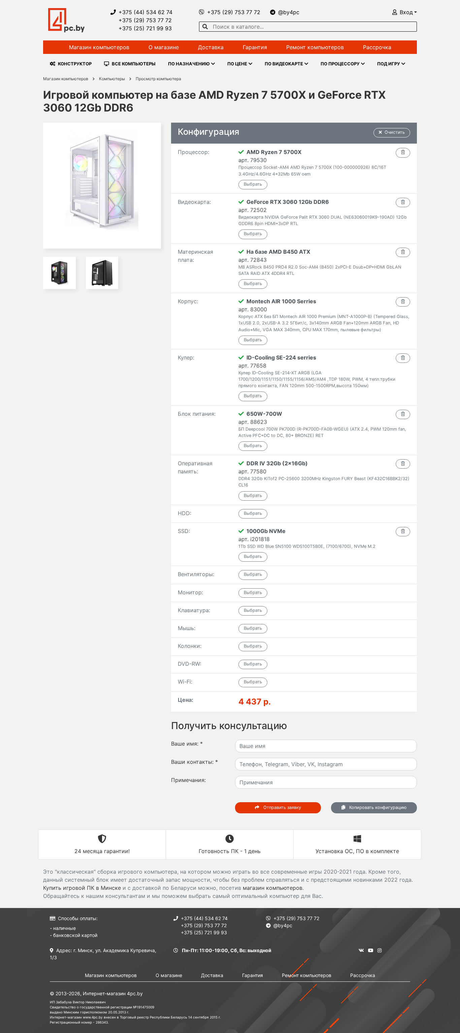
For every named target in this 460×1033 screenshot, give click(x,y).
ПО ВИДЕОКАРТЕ (284, 63)
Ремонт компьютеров (315, 47)
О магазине (164, 47)
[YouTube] (370, 950)
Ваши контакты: (194, 761)
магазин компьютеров (272, 887)
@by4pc (288, 12)
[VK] (361, 950)
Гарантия (255, 47)
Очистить (395, 132)
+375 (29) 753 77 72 (145, 20)
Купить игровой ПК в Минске (82, 887)
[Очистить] (403, 152)
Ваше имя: (187, 743)
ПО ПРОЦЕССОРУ (340, 63)
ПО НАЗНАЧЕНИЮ (189, 63)
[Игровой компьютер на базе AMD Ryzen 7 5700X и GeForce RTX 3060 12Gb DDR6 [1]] (102, 186)
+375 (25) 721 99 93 (145, 28)
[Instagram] (379, 950)
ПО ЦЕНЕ (237, 63)
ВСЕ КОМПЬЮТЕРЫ (134, 63)
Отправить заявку (281, 807)
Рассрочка (377, 47)
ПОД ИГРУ (388, 63)
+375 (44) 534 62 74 (145, 12)
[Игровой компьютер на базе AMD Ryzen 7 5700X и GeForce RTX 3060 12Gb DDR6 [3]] (102, 273)
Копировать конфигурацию (377, 807)
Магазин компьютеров (99, 47)
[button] (404, 12)
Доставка (211, 47)
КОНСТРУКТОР (75, 63)
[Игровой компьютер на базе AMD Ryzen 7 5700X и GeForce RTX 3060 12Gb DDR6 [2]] (59, 273)
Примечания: (188, 780)
